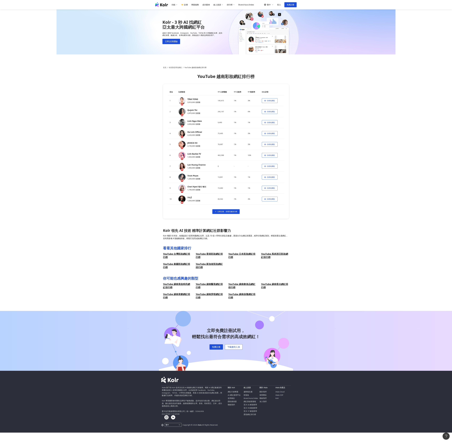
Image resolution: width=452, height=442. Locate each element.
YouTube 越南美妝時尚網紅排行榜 (176, 285)
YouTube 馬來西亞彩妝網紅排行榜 (274, 255)
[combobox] (172, 425)
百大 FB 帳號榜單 (250, 408)
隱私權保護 (232, 401)
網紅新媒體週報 (250, 401)
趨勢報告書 (248, 392)
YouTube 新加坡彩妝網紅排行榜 (209, 265)
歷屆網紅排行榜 (250, 414)
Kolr (277, 398)
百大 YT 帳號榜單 (250, 411)
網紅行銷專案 (233, 392)
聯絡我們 (231, 404)
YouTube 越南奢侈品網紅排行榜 (241, 285)
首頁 (164, 67)
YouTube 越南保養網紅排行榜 (241, 296)
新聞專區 (263, 395)
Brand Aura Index (246, 5)
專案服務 (195, 5)
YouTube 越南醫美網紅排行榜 (209, 285)
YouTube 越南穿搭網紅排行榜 (209, 296)
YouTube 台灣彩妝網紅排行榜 (176, 255)
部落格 (246, 395)
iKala (200, 425)
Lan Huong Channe (196, 165)
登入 (279, 5)
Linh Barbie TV (194, 154)
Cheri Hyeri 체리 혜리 (196, 186)
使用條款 (231, 398)
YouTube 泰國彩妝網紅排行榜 (176, 265)
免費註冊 (290, 4)
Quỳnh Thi (192, 110)
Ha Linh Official (194, 132)
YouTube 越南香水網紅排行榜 (274, 285)
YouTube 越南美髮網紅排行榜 (176, 296)
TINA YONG (192, 99)
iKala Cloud (280, 392)
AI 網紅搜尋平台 (234, 395)
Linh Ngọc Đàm (194, 121)
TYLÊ (189, 197)
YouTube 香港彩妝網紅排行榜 (209, 255)
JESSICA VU (192, 143)
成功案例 (206, 5)
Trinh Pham (192, 175)
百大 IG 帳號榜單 (250, 404)
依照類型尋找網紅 (175, 67)
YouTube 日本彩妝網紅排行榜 (241, 255)
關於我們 (263, 392)
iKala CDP (279, 395)
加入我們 (263, 401)
